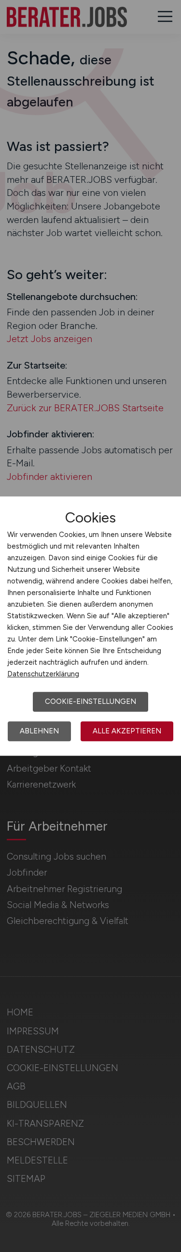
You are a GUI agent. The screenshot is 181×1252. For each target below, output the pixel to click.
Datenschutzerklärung (43, 674)
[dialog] (90, 626)
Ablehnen (39, 731)
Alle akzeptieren (127, 731)
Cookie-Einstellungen (90, 701)
